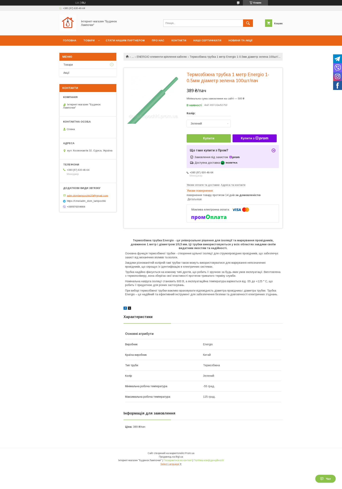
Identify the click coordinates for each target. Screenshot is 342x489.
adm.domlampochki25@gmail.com (87, 195)
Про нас (158, 40)
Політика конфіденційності (209, 460)
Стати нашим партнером (125, 40)
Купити (208, 138)
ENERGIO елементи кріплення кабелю (162, 56)
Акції (66, 72)
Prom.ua (189, 453)
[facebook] (125, 308)
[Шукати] (248, 23)
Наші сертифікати (207, 40)
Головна (69, 40)
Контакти (178, 40)
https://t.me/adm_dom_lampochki (86, 200)
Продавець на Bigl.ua (171, 456)
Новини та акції (240, 40)
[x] (129, 308)
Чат (328, 478)
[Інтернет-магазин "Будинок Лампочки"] (67, 30)
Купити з (248, 138)
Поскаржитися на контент (177, 460)
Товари (89, 40)
